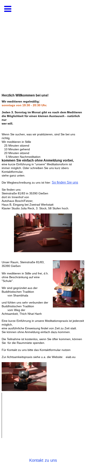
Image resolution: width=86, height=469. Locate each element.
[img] (43, 41)
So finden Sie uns (65, 182)
